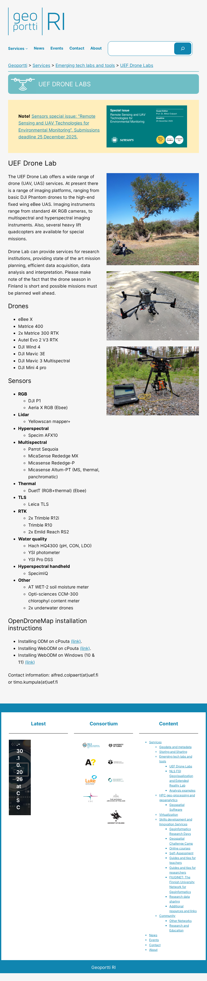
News (153, 935)
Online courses (179, 848)
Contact (155, 945)
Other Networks (180, 921)
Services (155, 742)
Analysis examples (182, 790)
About (153, 950)
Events (154, 940)
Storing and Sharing (173, 752)
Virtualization (168, 814)
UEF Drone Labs (180, 766)
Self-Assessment (181, 853)
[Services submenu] (26, 48)
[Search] (182, 49)
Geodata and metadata (175, 747)
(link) (76, 641)
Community (167, 916)
